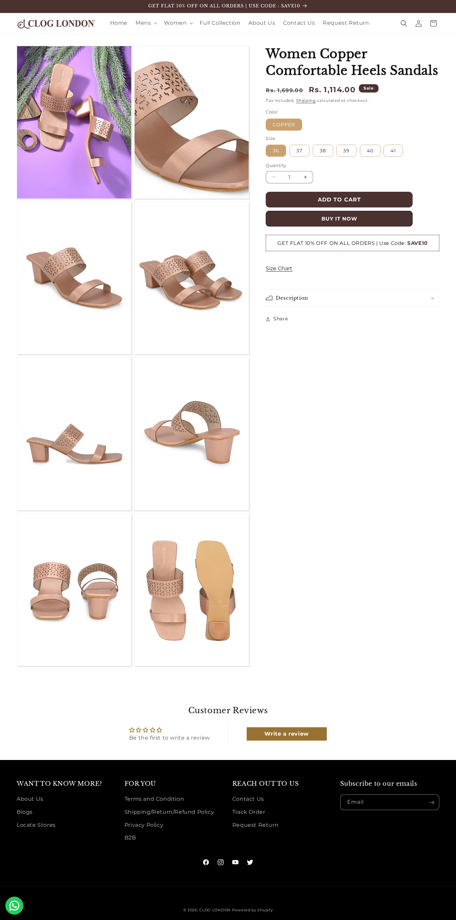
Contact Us (248, 799)
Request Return (255, 825)
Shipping (306, 100)
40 (370, 151)
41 (393, 151)
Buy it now (339, 218)
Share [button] (280, 319)
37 (299, 151)
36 (276, 151)
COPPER (284, 125)
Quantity (276, 165)
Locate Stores (36, 825)
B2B (130, 838)
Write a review (286, 734)
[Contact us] (14, 906)
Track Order (248, 812)
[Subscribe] (431, 802)
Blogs (25, 812)
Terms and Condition (154, 799)
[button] (146, 23)
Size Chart (279, 268)
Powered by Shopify (252, 910)
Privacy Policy (144, 825)
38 (323, 151)
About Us (30, 799)
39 (346, 151)
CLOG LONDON (215, 910)
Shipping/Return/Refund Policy (169, 812)
